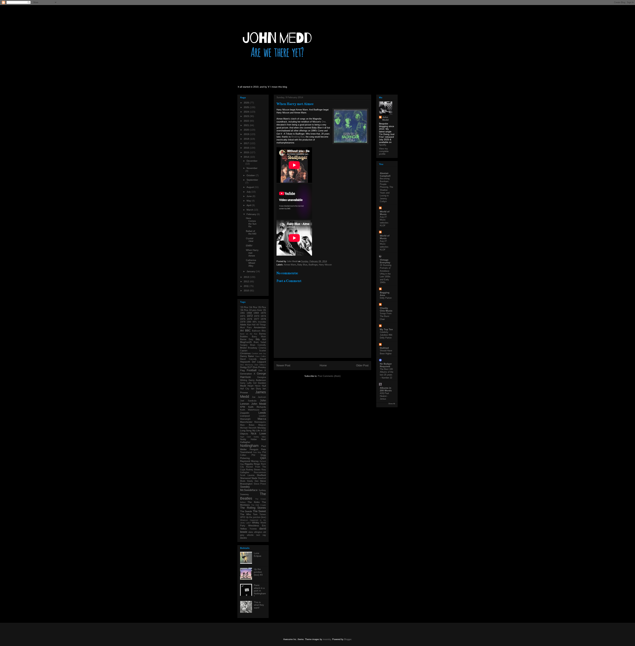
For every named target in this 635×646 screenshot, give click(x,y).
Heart (250, 385)
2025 (247, 107)
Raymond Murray (249, 461)
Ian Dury (256, 388)
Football (251, 370)
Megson (262, 425)
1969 (256, 313)
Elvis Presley (259, 367)
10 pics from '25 (257, 310)
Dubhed (384, 348)
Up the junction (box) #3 (258, 572)
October (251, 175)
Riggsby (249, 464)
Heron (257, 386)
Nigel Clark (245, 437)
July (249, 191)
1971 (242, 316)
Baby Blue (302, 264)
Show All (391, 404)
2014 (247, 157)
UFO (242, 517)
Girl (254, 383)
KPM (242, 407)
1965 (242, 313)
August (250, 187)
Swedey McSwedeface (248, 488)
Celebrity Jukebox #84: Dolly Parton (386, 335)
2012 (247, 281)
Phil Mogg (259, 455)
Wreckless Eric (257, 525)
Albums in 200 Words (386, 389)
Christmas (245, 353)
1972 (250, 315)
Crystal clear (250, 239)
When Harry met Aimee (252, 253)
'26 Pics (244, 310)
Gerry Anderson (257, 380)
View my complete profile (384, 151)
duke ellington (255, 532)
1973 (256, 316)
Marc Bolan (247, 425)
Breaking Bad (297, 137)
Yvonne (253, 529)
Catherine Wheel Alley (251, 263)
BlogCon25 (246, 342)
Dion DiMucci (260, 365)
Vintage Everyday (385, 261)
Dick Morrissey (246, 365)
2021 (247, 125)
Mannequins (260, 422)
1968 (249, 313)
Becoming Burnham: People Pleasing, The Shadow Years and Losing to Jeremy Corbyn (386, 190)
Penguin (254, 449)
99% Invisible (259, 322)
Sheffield (261, 475)
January (251, 271)
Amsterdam (260, 327)
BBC (248, 330)
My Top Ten (386, 329)
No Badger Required (386, 365)
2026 (247, 102)
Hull (264, 385)
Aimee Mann (290, 264)
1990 (249, 322)
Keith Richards (257, 407)
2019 (247, 134)
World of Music (384, 212)
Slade (254, 478)
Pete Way (257, 452)
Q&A (263, 458)
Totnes (262, 514)
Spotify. (383, 144)
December (252, 160)
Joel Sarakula (248, 401)
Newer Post (283, 365)
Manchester (246, 422)
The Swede (246, 511)
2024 (247, 111)
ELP (250, 367)
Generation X (247, 373)
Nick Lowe (258, 433)
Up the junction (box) (256, 517)
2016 (247, 147)
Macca (262, 418)
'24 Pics (253, 307)
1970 (263, 313)
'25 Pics (262, 307)
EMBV (249, 245)
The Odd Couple (258, 505)
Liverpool (245, 415)
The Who (245, 514)
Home (323, 365)
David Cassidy (248, 359)
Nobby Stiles (260, 437)
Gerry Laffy (246, 383)
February (252, 214)
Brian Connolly (258, 345)
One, (324, 121)
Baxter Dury (246, 339)
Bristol (243, 347)
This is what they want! (259, 605)
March (250, 209)
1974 (263, 316)
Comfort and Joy (259, 353)
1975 (242, 319)
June (249, 196)
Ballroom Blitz (259, 331)
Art (242, 330)
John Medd (258, 403)
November (252, 168)
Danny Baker (247, 356)
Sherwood (245, 478)
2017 (247, 143)
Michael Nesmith (248, 428)
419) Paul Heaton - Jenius (384, 396)
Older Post (362, 365)
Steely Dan (252, 481)
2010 (247, 290)
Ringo (257, 464)
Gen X (262, 370)
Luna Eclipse (257, 554)
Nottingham (249, 446)
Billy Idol (261, 339)
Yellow (243, 528)
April (249, 205)
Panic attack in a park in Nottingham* (260, 591)
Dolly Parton (386, 298)
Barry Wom (259, 336)
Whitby (255, 522)
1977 (256, 319)
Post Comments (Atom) (329, 376)
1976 (249, 319)
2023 (247, 116)
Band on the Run (248, 334)
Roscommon (260, 472)
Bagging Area (384, 293)
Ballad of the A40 (251, 232)
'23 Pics (244, 307)
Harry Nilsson (325, 264)
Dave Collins (260, 356)
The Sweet (259, 511)
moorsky (327, 639)
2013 (247, 277)
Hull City (244, 389)
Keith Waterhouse (249, 410)
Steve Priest (260, 484)
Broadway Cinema (257, 348)
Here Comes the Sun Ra (251, 222)
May (249, 200)
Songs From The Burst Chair (386, 316)
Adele (243, 324)
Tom (255, 514)
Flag (242, 370)
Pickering (245, 458)
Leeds (262, 412)
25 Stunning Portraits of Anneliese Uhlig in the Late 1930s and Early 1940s (385, 274)
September (252, 179)
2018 (247, 138)
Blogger (347, 639)
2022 (247, 120)
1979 (242, 321)
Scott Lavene (247, 475)
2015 (247, 152)
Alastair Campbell (385, 174)
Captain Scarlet (253, 351)
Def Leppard (259, 361)
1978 (263, 319)
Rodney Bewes (253, 470)
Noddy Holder (248, 439)
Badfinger (313, 264)
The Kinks (253, 502)
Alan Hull (251, 325)
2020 (247, 129)
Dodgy (243, 367)
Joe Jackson (259, 397)
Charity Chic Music (386, 309)
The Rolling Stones (253, 507)
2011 (246, 286)
